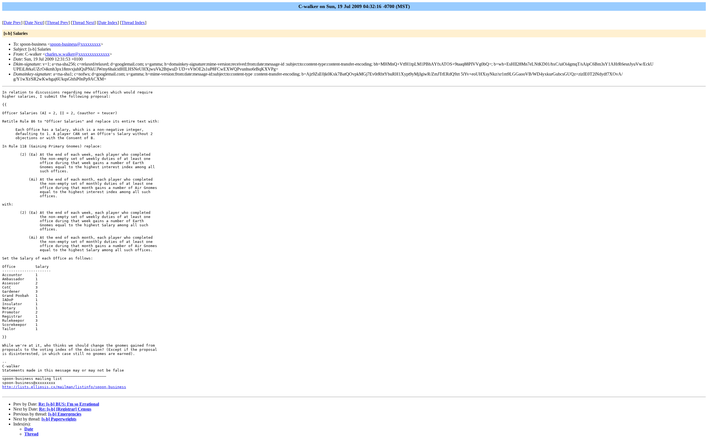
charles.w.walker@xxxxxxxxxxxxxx (77, 54)
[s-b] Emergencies (64, 414)
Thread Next (83, 22)
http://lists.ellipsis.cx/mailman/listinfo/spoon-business (64, 387)
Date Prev (12, 22)
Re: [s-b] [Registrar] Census (65, 409)
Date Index (108, 22)
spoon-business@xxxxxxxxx (75, 44)
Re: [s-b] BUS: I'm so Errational (68, 404)
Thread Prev (57, 22)
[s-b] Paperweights (58, 419)
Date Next (34, 22)
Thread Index (133, 22)
